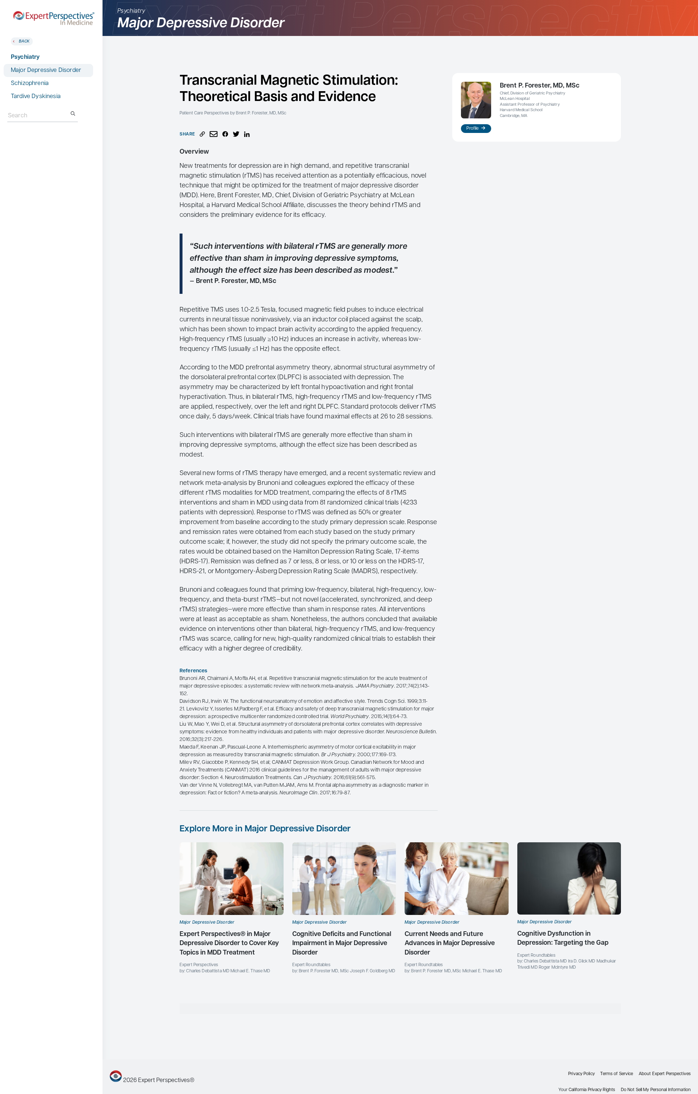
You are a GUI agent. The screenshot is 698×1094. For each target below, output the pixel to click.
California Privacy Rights (592, 1090)
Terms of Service (616, 1074)
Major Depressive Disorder (46, 70)
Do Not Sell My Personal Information (656, 1090)
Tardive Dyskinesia (36, 97)
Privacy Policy (581, 1074)
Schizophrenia (30, 83)
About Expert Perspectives (665, 1074)
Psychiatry (25, 57)
